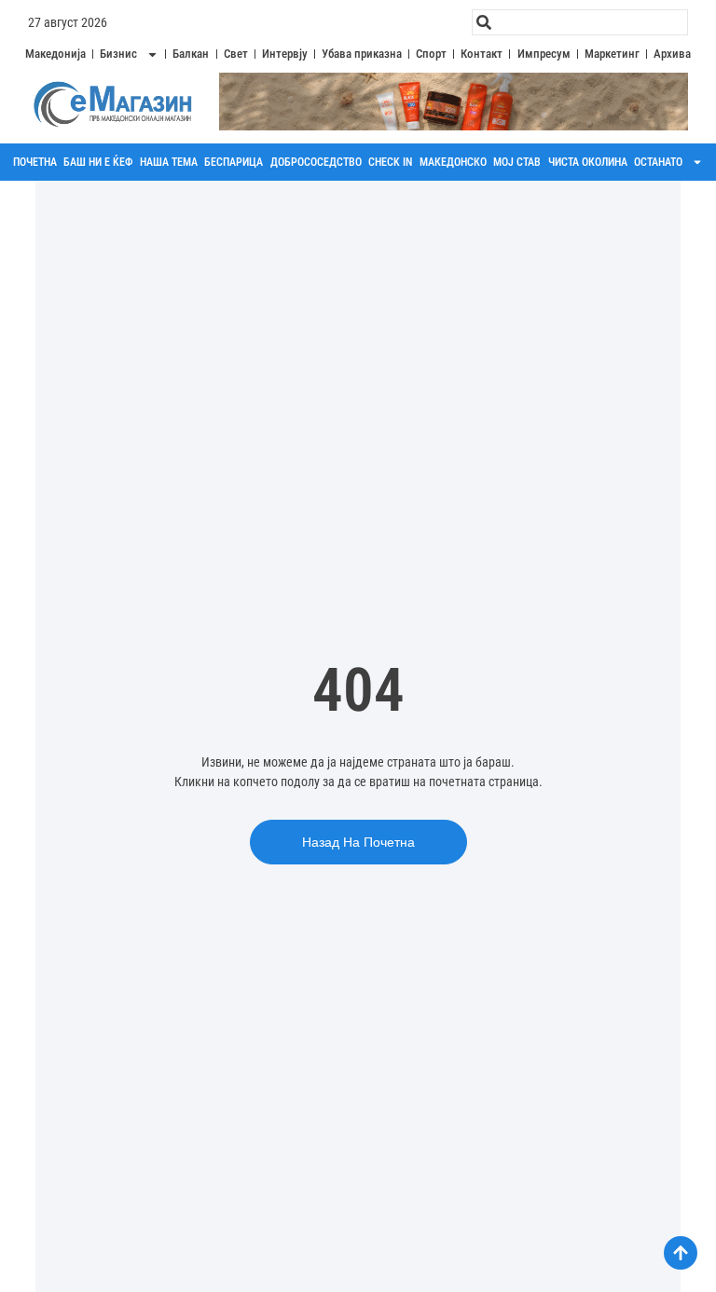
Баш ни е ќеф (97, 162)
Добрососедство (316, 162)
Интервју (285, 54)
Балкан (190, 54)
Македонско (453, 162)
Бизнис (118, 54)
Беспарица (233, 162)
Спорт (431, 54)
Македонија (55, 54)
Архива (672, 54)
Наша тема (169, 162)
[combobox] (580, 22)
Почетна (35, 162)
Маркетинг (612, 54)
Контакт (482, 54)
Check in (390, 162)
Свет (236, 54)
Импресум (544, 54)
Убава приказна (362, 54)
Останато (658, 162)
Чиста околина (587, 162)
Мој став (517, 162)
